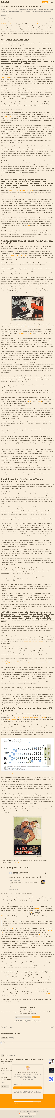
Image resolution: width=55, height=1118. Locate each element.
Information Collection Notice (27, 1092)
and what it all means (6, 1061)
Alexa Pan (43, 1080)
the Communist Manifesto (25, 333)
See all (4, 1086)
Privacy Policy (38, 1092)
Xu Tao (19, 914)
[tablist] (7, 1037)
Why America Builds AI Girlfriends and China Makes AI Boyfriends (22, 1059)
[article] (27, 1062)
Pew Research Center (11, 774)
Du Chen (12, 914)
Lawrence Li (46, 914)
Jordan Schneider (5, 13)
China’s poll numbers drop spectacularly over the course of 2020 (29, 718)
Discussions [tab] (12, 1055)
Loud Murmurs (39, 908)
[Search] (52, 1055)
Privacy (27, 1111)
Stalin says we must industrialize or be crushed (20, 190)
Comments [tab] (4, 1037)
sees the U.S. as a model (9, 116)
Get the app (33, 1113)
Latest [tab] (6, 1055)
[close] (41, 1066)
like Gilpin (30, 401)
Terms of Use (34, 1091)
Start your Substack (25, 1113)
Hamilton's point (5, 78)
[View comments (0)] (7, 18)
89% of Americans (11, 720)
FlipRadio (32, 912)
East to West (25, 914)
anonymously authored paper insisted (33, 642)
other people (38, 401)
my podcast (10, 928)
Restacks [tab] (11, 1037)
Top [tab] (3, 1055)
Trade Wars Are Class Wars (8, 24)
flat (29, 225)
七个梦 (41, 934)
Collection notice (36, 1111)
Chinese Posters (17, 862)
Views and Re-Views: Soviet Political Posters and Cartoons (37, 326)
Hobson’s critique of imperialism (20, 255)
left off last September (40, 24)
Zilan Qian (9, 1063)
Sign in (51, 2)
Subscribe (45, 2)
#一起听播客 (47, 994)
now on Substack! (33, 22)
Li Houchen (26, 912)
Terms (31, 1111)
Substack (21, 1116)
